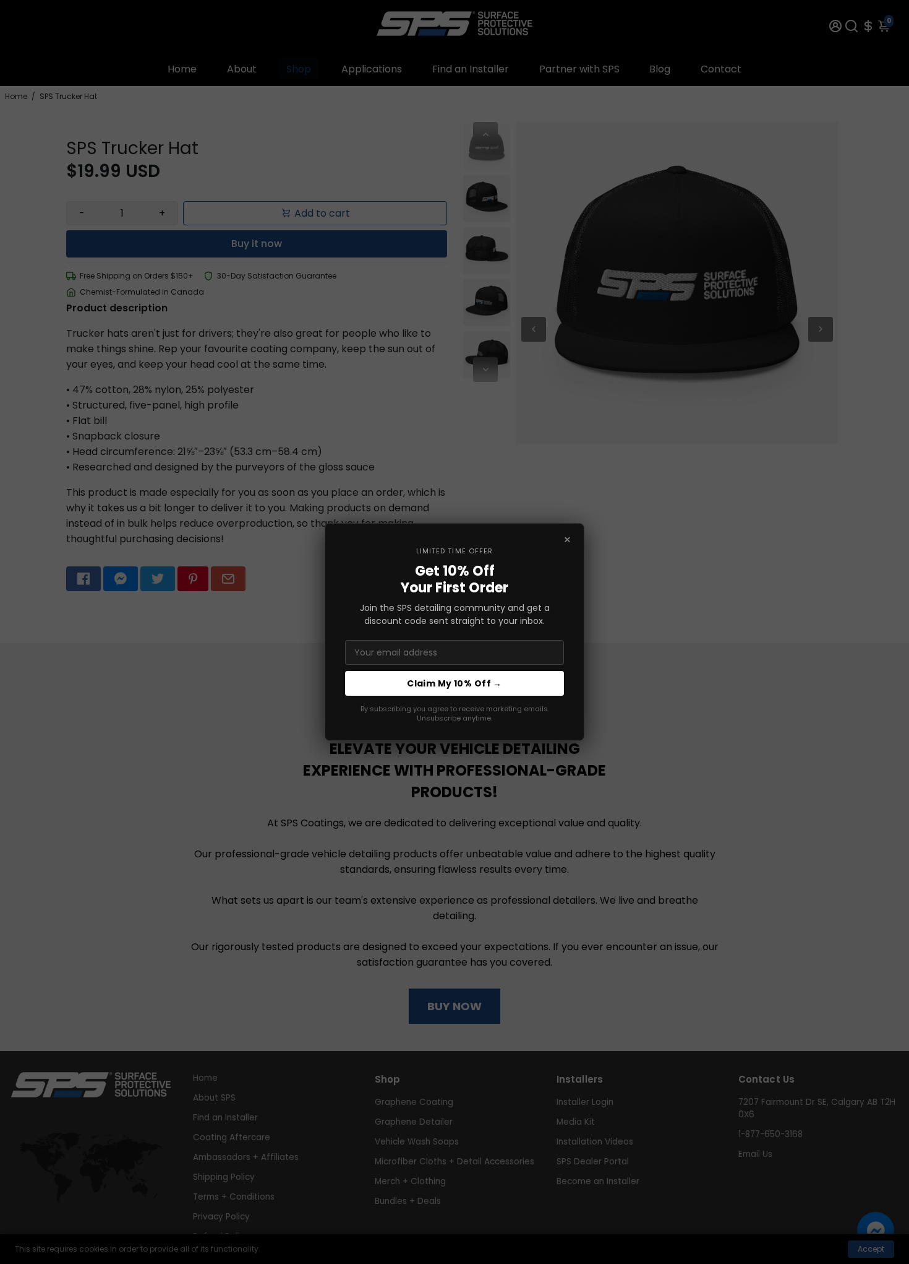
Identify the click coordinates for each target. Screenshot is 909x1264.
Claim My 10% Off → (454, 683)
